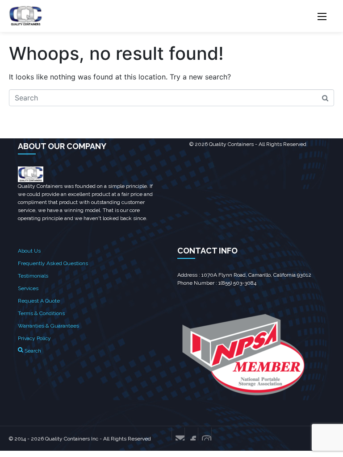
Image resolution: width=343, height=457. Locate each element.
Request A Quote (39, 301)
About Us (29, 251)
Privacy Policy (34, 338)
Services (28, 288)
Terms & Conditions (41, 313)
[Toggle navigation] (322, 16)
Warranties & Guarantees (48, 326)
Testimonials (33, 276)
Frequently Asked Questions (53, 263)
